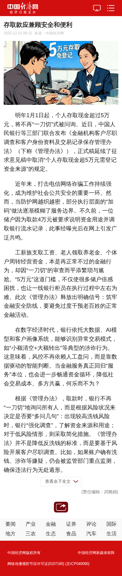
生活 (111, 533)
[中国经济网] (22, 8)
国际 (111, 524)
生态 (51, 533)
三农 (31, 533)
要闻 (10, 524)
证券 (71, 524)
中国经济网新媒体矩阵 (96, 553)
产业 (31, 524)
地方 (10, 533)
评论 (91, 524)
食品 (71, 533)
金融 (51, 524)
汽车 (91, 533)
